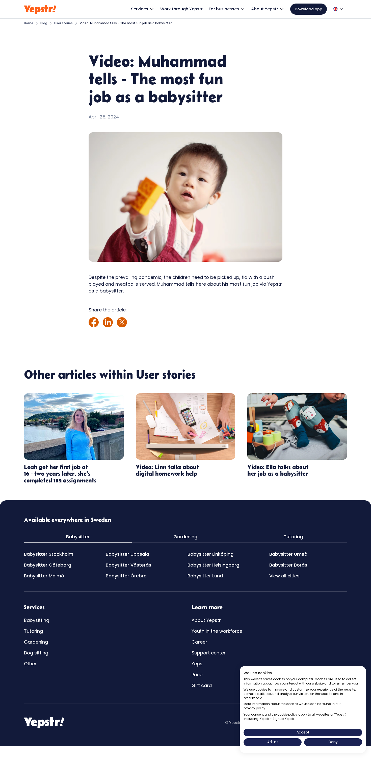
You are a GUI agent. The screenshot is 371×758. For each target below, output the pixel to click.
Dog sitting (36, 653)
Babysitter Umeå (288, 554)
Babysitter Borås (288, 565)
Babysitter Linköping (210, 554)
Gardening (36, 642)
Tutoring (33, 631)
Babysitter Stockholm (48, 554)
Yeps (197, 664)
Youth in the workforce (217, 631)
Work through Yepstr (181, 9)
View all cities (284, 576)
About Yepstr (206, 620)
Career (199, 642)
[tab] (78, 537)
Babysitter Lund (205, 576)
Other (30, 664)
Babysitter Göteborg (47, 565)
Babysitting (36, 620)
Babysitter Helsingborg (213, 565)
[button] (142, 9)
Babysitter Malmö (44, 576)
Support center (209, 653)
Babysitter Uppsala (127, 554)
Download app (308, 9)
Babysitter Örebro (126, 576)
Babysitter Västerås (128, 565)
